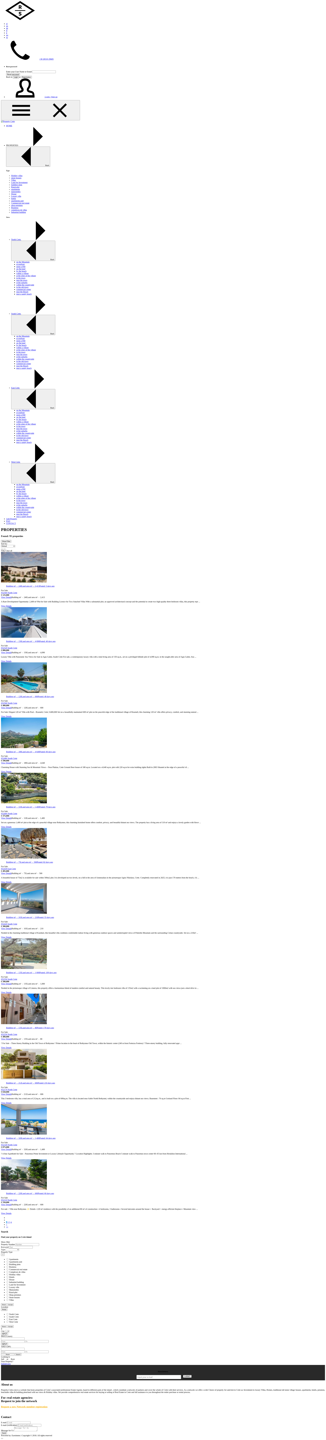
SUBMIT (187, 1376)
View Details (6, 597)
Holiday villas (16, 176)
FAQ (8, 521)
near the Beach (22, 292)
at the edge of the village (26, 276)
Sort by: (4, 544)
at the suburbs (21, 283)
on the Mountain (23, 262)
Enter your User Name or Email (19, 72)
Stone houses (14, 1297)
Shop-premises (15, 1295)
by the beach (21, 271)
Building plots (15, 1264)
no (7, 35)
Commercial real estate (20, 203)
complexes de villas (19, 210)
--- (3, 1255)
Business (14, 208)
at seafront (20, 264)
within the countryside (25, 285)
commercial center (23, 289)
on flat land (20, 269)
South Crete (16, 314)
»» (7, 1227)
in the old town (22, 287)
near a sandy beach (24, 294)
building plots (16, 185)
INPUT (4, 1334)
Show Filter (6, 541)
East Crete (15, 388)
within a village (22, 273)
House (13, 194)
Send (4, 1433)
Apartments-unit (15, 1262)
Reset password (13, 74)
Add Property (11, 519)
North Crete (16, 239)
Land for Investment (19, 182)
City (2, 1331)
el (7, 24)
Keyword (5, 1247)
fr (6, 31)
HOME (9, 126)
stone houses (16, 178)
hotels (13, 198)
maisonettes (16, 192)
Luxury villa (16, 196)
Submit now (6, 1364)
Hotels (11, 1277)
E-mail (3, 1422)
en (7, 26)
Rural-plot (15, 187)
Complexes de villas (17, 1272)
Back (47, 165)
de (7, 28)
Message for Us (7, 1430)
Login (16, 77)
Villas (13, 180)
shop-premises (17, 205)
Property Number (8, 1244)
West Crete (16, 462)
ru (7, 37)
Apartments (13, 1259)
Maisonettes (14, 1290)
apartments (15, 189)
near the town (21, 280)
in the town (20, 278)
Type (3, 1250)
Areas (4, 1310)
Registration (26, 77)
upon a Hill (20, 266)
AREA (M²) (6, 1346)
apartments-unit (17, 201)
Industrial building (18, 212)
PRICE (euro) (6, 1336)
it (6, 33)
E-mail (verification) (9, 1425)
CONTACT (11, 523)
